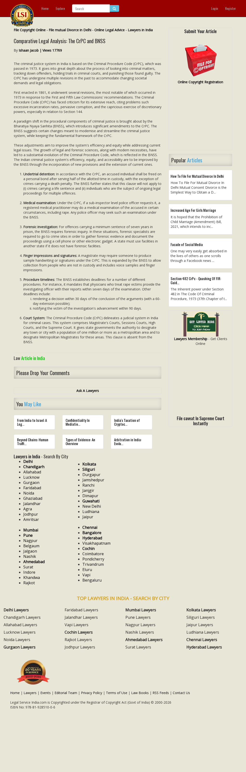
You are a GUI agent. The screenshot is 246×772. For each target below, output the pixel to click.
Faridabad (32, 487)
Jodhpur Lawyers (80, 647)
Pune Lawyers (138, 617)
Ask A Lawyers (87, 390)
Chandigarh (33, 466)
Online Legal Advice (109, 30)
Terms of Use (116, 692)
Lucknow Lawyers (20, 632)
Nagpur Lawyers (140, 624)
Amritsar (31, 519)
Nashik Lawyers (139, 632)
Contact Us (181, 692)
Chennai (89, 527)
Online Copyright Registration (200, 82)
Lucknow (31, 477)
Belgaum (31, 545)
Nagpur (30, 540)
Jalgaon (30, 551)
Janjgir (88, 490)
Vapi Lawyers (76, 624)
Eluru (87, 569)
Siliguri (88, 469)
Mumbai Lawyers (140, 610)
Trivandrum (93, 564)
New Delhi (91, 506)
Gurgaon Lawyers (20, 647)
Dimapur (90, 495)
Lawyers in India (140, 30)
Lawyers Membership (190, 338)
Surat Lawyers (138, 647)
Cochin (88, 548)
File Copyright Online (30, 30)
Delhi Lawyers (16, 610)
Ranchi (88, 485)
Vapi (86, 575)
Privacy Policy (91, 692)
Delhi (28, 461)
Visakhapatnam (96, 543)
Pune (28, 535)
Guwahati (90, 501)
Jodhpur (30, 514)
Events (45, 692)
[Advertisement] (200, 119)
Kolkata (89, 464)
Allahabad (32, 472)
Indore (29, 572)
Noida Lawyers (17, 639)
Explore (60, 8)
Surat (28, 567)
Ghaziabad (32, 498)
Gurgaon (31, 482)
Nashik (29, 556)
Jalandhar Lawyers (81, 617)
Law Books (140, 692)
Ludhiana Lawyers (202, 632)
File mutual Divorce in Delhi (70, 30)
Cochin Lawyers (79, 632)
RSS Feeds (161, 692)
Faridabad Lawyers (81, 610)
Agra (27, 509)
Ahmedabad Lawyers (144, 639)
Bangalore (91, 532)
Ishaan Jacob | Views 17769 (40, 50)
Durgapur (91, 474)
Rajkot (29, 582)
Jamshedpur (93, 480)
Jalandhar (32, 503)
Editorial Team (66, 692)
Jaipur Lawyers (199, 624)
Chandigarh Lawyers (22, 617)
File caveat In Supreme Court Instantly (200, 420)
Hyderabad (92, 538)
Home (45, 8)
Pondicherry (93, 559)
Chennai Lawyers (201, 639)
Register (230, 8)
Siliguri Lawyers (200, 617)
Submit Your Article (200, 31)
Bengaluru (92, 580)
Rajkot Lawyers (78, 639)
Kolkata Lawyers (201, 610)
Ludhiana (90, 511)
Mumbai (30, 530)
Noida (28, 493)
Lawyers (30, 692)
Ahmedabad (34, 561)
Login (214, 8)
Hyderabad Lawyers (204, 647)
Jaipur (87, 516)
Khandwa (31, 577)
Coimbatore (93, 553)
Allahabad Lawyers (20, 624)
